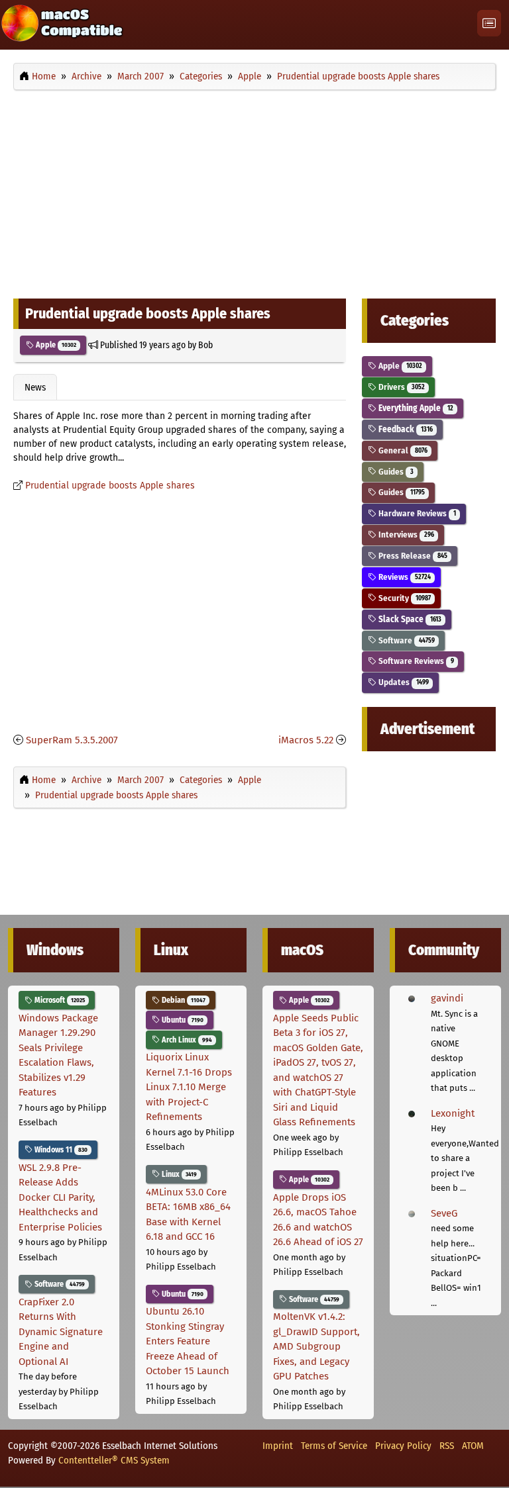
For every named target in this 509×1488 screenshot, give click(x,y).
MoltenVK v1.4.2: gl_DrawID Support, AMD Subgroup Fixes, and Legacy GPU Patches (316, 1346)
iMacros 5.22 (305, 740)
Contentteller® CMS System (114, 1460)
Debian (182, 1000)
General (401, 450)
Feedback (404, 429)
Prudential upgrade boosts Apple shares (110, 485)
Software (405, 640)
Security (403, 598)
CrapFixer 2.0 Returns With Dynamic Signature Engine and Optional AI (61, 1332)
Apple (55, 344)
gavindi (447, 998)
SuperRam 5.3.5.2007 (72, 740)
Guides (394, 472)
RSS (446, 1446)
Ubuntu (181, 1020)
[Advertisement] (254, 190)
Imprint (277, 1446)
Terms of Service (334, 1446)
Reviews (403, 577)
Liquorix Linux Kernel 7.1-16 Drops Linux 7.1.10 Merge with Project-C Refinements (189, 1087)
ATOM (473, 1446)
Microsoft (58, 1000)
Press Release (411, 556)
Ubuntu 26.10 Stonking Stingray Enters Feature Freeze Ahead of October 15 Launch (187, 1341)
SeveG (444, 1213)
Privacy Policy (403, 1446)
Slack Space (408, 619)
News (35, 387)
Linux (178, 1174)
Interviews (404, 534)
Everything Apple (414, 408)
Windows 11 (59, 1149)
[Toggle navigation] (489, 23)
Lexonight (453, 1113)
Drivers (400, 387)
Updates (402, 682)
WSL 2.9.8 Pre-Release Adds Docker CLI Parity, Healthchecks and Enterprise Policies (60, 1197)
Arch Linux (186, 1040)
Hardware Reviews (415, 513)
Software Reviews (414, 661)
